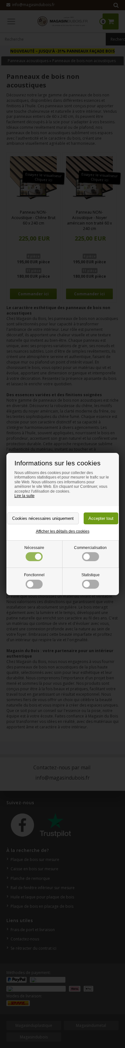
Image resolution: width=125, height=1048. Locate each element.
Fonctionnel (34, 575)
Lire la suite (24, 496)
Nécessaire (34, 547)
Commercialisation (90, 547)
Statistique (90, 575)
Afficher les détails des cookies (62, 531)
